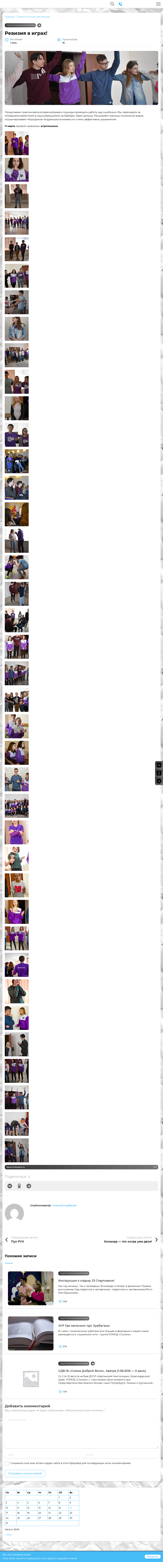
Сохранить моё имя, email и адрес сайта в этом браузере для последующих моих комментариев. (70, 1463)
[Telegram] (28, 1186)
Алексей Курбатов (64, 1205)
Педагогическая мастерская (20, 25)
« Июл (8, 1534)
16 (71, 1507)
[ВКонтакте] (9, 1186)
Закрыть (152, 1556)
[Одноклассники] (19, 1186)
